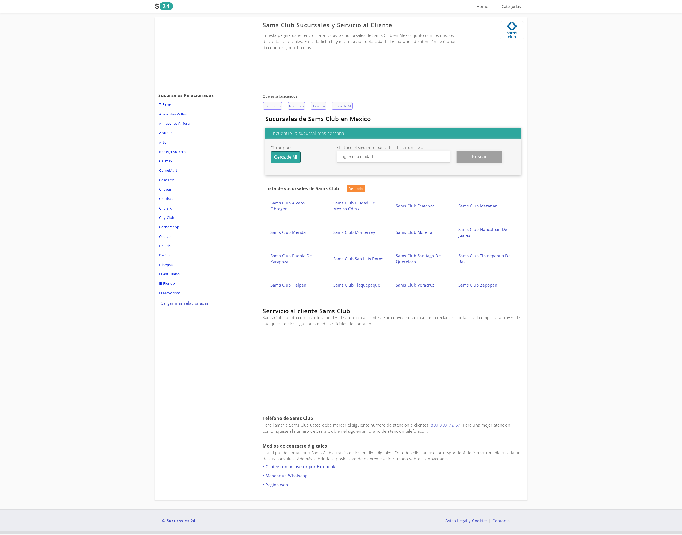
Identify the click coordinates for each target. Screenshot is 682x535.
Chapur (165, 189)
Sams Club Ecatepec (415, 205)
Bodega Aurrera (172, 151)
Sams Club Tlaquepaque (356, 285)
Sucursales (272, 106)
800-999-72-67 (446, 425)
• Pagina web (275, 484)
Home (482, 6)
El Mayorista (169, 293)
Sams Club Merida (288, 232)
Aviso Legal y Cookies (466, 520)
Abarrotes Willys (173, 114)
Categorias (511, 6)
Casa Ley (166, 180)
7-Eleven (166, 104)
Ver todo (356, 188)
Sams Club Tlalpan (288, 285)
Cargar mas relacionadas (185, 303)
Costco (165, 236)
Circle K (165, 208)
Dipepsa (166, 264)
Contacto (501, 520)
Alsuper (165, 132)
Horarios (318, 106)
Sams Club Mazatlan (478, 205)
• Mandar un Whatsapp (285, 475)
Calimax (166, 161)
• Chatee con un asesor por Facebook (299, 466)
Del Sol (165, 255)
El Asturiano (169, 274)
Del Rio (165, 245)
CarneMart (168, 170)
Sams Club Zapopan (477, 285)
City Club (166, 217)
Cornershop (169, 226)
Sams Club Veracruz (415, 285)
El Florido (167, 283)
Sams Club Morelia (414, 232)
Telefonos (297, 106)
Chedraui (166, 198)
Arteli (163, 142)
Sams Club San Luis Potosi (359, 258)
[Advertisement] (393, 71)
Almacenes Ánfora (174, 123)
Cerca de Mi (342, 106)
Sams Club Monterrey (354, 232)
